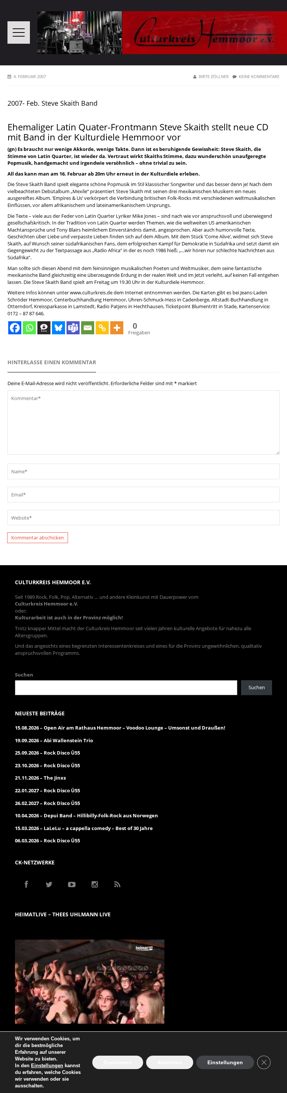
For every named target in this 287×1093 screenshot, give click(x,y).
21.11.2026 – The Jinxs (40, 777)
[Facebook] (14, 327)
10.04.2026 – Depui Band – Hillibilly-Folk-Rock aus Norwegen (86, 815)
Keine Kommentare (259, 76)
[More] (116, 327)
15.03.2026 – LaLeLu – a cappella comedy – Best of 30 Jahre (84, 828)
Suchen (24, 674)
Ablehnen (169, 1062)
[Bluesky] (58, 327)
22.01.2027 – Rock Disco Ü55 (47, 790)
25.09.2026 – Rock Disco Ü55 (47, 752)
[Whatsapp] (29, 327)
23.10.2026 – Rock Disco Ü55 (47, 765)
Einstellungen (47, 1065)
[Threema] (43, 327)
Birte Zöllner (214, 76)
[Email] (87, 327)
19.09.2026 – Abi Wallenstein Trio (54, 740)
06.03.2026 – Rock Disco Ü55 (47, 840)
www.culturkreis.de (91, 292)
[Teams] (73, 327)
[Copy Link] (102, 327)
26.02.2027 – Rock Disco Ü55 (47, 803)
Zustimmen (118, 1062)
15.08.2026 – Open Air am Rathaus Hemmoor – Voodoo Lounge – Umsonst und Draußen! (120, 727)
